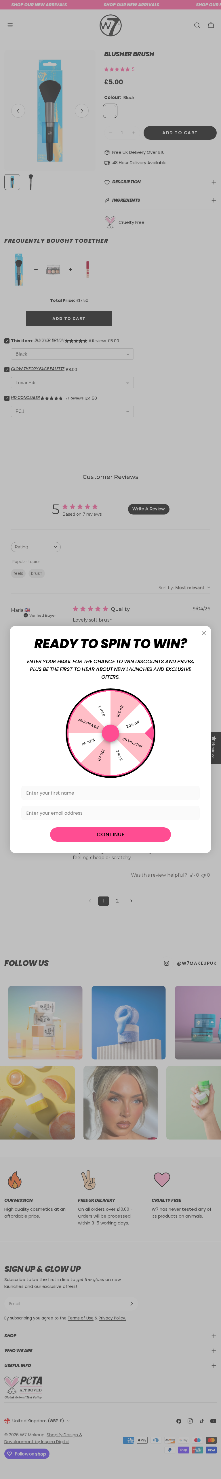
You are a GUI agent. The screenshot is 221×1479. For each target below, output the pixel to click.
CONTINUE (111, 834)
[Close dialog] (204, 633)
